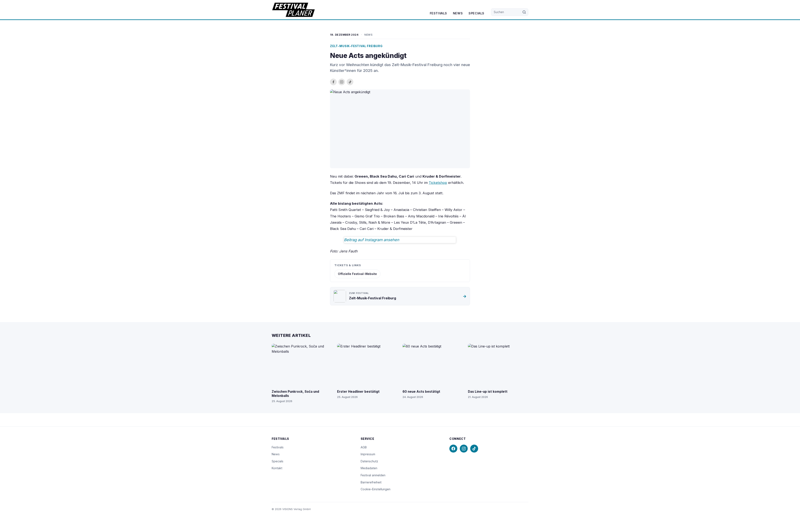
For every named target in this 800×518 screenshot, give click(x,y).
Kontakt (277, 468)
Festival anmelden (373, 475)
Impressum (368, 454)
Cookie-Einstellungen (375, 489)
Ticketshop (438, 183)
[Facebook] (453, 449)
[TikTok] (474, 449)
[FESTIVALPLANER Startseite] (293, 9)
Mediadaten (369, 468)
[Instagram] (464, 449)
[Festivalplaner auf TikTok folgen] (350, 82)
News (458, 13)
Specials (476, 13)
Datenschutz (369, 461)
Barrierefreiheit (371, 482)
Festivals (438, 13)
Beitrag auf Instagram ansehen (371, 239)
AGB (364, 447)
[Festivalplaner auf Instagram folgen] (341, 82)
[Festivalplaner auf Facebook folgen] (333, 82)
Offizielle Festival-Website (357, 274)
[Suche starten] (524, 12)
